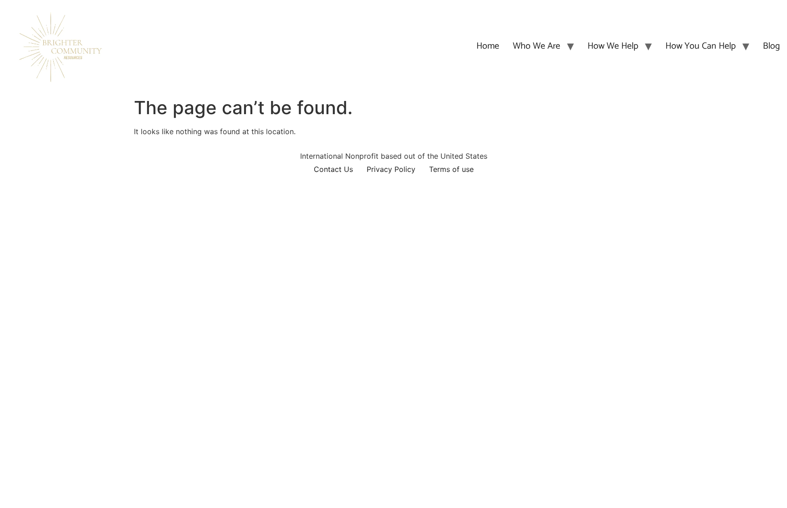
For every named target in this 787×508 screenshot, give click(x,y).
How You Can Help (700, 46)
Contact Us (333, 169)
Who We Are (536, 46)
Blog (771, 46)
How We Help (613, 46)
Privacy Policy (391, 169)
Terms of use (451, 169)
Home (487, 46)
